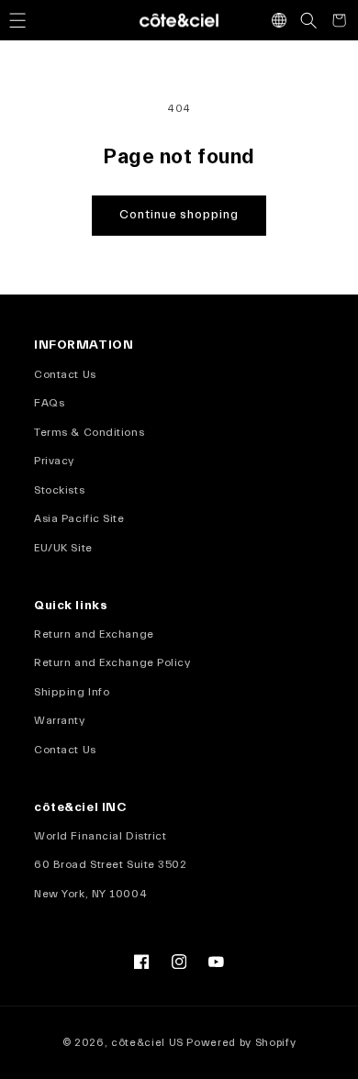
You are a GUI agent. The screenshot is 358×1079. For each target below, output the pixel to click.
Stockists (59, 490)
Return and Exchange (94, 634)
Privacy (54, 460)
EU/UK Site (63, 547)
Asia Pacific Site (79, 518)
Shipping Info (71, 691)
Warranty (59, 720)
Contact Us (65, 374)
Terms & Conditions (89, 432)
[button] (17, 20)
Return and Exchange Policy (112, 662)
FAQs (49, 402)
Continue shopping (179, 214)
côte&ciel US (147, 1043)
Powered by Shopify (241, 1043)
